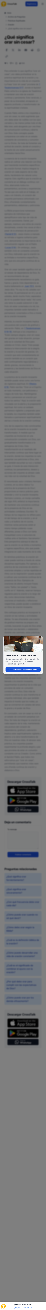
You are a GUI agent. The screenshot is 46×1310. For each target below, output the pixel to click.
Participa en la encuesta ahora (24, 669)
